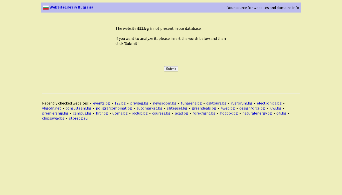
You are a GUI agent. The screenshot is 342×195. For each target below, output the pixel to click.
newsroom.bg (165, 103)
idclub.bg (140, 113)
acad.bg (181, 113)
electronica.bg (269, 103)
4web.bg (228, 108)
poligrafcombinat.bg (114, 108)
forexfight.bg (204, 113)
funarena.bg (191, 103)
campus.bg (82, 113)
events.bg (101, 103)
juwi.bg (275, 108)
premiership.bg (55, 113)
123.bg (120, 103)
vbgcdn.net (51, 108)
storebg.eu (78, 118)
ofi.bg (281, 113)
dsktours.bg (216, 103)
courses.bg (161, 113)
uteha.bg (120, 113)
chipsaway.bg (53, 118)
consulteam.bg (78, 108)
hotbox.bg (229, 113)
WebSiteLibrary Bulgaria (71, 7)
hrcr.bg (102, 113)
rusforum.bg (241, 103)
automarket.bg (149, 108)
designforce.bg (252, 108)
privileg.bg (139, 103)
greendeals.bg (204, 108)
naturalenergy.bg (257, 113)
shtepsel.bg (177, 108)
